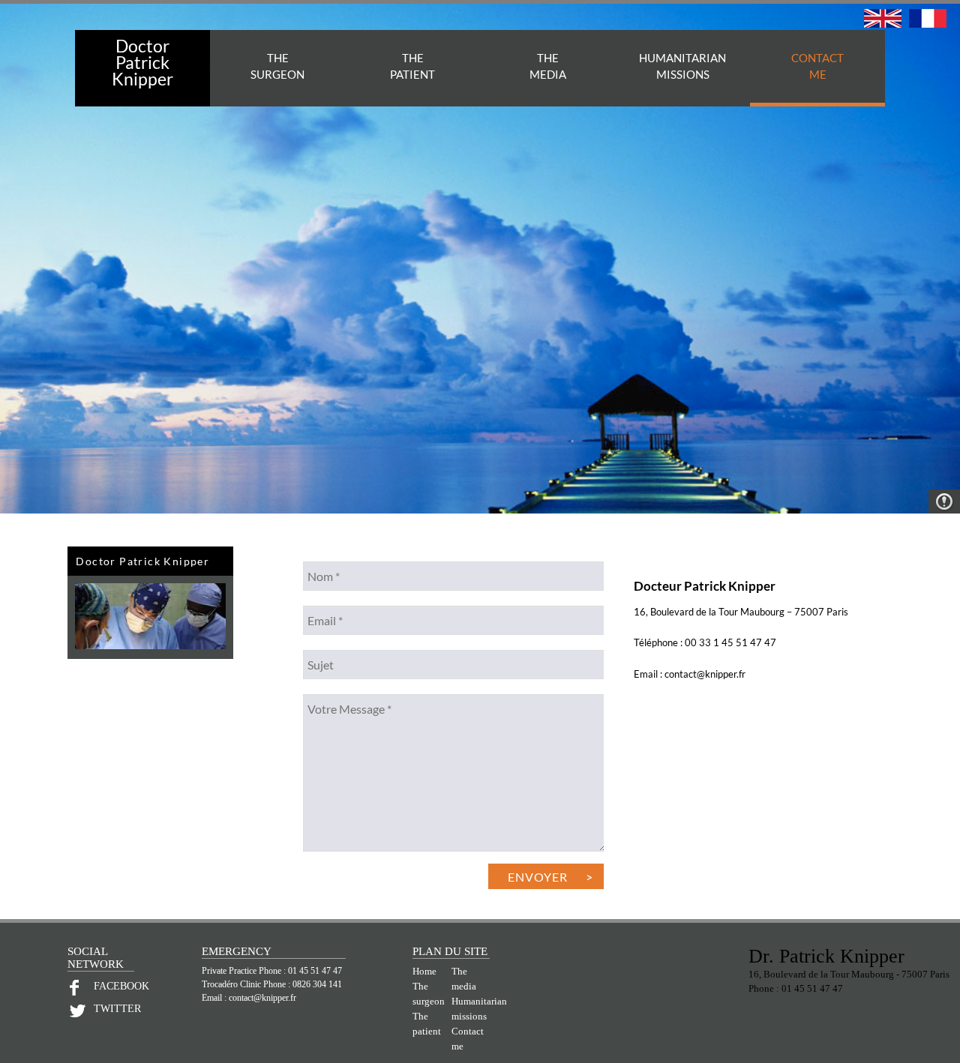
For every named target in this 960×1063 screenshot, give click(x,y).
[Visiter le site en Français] (927, 23)
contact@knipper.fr (262, 998)
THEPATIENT (412, 66)
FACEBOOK (114, 986)
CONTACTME (817, 66)
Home (424, 971)
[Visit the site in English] (883, 23)
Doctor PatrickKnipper (142, 62)
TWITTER (114, 1008)
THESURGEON (277, 66)
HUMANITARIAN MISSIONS (682, 66)
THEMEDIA (548, 66)
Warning (944, 502)
